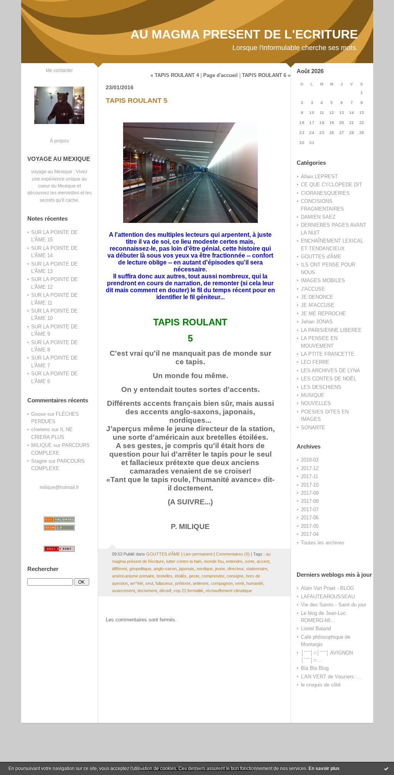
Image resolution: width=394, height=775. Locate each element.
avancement (123, 590)
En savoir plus (324, 768)
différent (119, 568)
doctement (147, 590)
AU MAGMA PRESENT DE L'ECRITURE (244, 34)
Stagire (39, 461)
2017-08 (310, 501)
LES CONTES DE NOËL (328, 379)
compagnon (222, 583)
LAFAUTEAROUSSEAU (328, 596)
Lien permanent (198, 554)
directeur (235, 568)
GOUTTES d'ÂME (321, 256)
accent (263, 561)
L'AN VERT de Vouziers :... (331, 677)
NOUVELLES (316, 403)
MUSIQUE (312, 395)
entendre (234, 561)
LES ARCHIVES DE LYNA (330, 370)
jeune (220, 568)
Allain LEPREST (319, 176)
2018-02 (310, 460)
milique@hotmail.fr (59, 487)
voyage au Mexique (51, 171)
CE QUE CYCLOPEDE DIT (331, 184)
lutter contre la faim (184, 561)
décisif (165, 590)
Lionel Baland (316, 628)
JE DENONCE (317, 297)
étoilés (181, 576)
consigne (235, 576)
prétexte (182, 583)
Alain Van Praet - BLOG (327, 588)
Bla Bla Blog (315, 668)
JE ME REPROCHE (323, 313)
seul (149, 583)
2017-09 (310, 493)
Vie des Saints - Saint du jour (333, 605)
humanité (254, 583)
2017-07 (310, 509)
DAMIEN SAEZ (318, 217)
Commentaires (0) (233, 554)
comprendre (213, 576)
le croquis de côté (321, 685)
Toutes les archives (322, 543)
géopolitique (140, 568)
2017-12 (310, 468)
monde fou (214, 561)
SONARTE (313, 427)
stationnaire (256, 568)
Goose (38, 414)
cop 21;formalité (188, 590)
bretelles (164, 576)
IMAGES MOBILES (323, 280)
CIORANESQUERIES (325, 193)
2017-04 (310, 534)
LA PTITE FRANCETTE (327, 354)
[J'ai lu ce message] (386, 768)
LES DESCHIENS (321, 387)
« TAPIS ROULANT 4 (174, 75)
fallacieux (164, 583)
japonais (186, 568)
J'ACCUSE (313, 289)
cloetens (40, 429)
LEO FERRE (315, 362)
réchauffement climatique (228, 590)
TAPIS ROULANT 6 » (266, 75)
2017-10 (310, 485)
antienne (201, 583)
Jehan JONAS (317, 322)
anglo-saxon (165, 568)
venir (239, 583)
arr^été (136, 583)
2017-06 (310, 518)
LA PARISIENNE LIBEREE (331, 330)
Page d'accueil (220, 75)
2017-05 (310, 526)
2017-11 (309, 476)
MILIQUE (41, 445)
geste (194, 576)
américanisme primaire (133, 576)
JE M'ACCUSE (317, 305)
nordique (205, 568)
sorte (249, 561)
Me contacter (59, 70)
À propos (59, 140)
